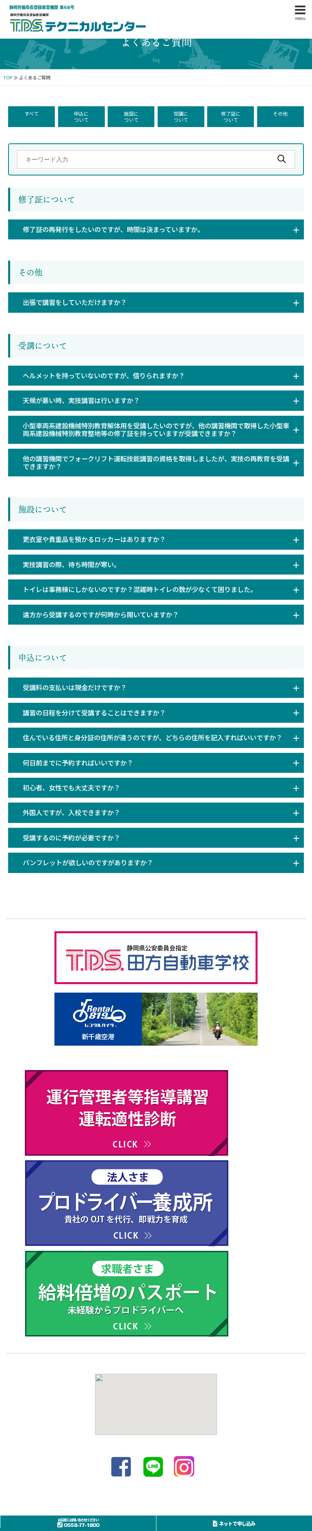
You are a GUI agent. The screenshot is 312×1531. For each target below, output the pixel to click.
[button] (156, 229)
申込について (81, 116)
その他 (280, 113)
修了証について (230, 116)
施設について (131, 116)
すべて (31, 113)
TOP (7, 77)
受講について (180, 116)
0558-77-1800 (78, 1523)
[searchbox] (156, 159)
